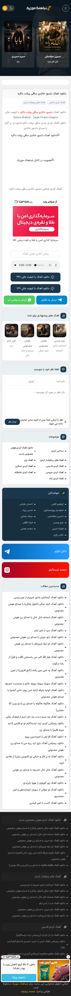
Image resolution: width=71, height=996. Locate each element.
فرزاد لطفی (28, 522)
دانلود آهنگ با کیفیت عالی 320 (33, 277)
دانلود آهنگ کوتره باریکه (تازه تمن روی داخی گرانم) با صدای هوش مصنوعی (35, 693)
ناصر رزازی (59, 535)
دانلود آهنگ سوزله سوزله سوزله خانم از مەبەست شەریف (34, 684)
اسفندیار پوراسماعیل (54, 510)
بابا (53, 59)
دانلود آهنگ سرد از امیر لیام (49, 630)
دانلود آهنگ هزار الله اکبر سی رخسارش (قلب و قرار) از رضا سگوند (36, 660)
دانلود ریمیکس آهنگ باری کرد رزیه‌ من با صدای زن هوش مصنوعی (37, 746)
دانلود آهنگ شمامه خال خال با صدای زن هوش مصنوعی (38, 621)
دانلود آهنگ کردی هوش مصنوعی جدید (22, 451)
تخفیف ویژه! (18, 978)
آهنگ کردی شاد (56, 479)
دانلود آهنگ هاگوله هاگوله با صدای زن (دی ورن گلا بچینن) (36, 707)
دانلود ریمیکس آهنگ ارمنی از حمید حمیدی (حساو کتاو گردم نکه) (36, 945)
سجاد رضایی (27, 516)
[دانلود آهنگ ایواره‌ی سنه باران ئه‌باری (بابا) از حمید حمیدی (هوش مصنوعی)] (53, 36)
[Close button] (68, 957)
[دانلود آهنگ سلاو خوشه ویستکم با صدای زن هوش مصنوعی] (18, 36)
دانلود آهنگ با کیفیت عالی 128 (33, 288)
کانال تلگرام (61, 551)
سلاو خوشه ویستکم (18, 59)
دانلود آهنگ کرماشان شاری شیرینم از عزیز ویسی (39, 597)
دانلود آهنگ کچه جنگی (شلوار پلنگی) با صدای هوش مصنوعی (36, 607)
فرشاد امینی (58, 529)
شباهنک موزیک (20, 984)
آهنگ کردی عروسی (55, 472)
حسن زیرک (27, 510)
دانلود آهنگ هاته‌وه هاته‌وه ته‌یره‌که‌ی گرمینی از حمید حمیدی (36, 954)
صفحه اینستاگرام (58, 570)
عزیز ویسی (58, 522)
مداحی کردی (57, 451)
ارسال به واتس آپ (17, 300)
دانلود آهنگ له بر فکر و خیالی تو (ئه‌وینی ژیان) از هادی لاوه (35, 760)
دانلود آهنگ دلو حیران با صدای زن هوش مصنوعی (37, 637)
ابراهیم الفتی (58, 504)
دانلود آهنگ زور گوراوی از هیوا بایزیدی (43, 783)
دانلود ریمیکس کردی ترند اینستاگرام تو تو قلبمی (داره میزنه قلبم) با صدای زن (36, 727)
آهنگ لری (28, 460)
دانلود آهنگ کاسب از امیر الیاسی (46, 803)
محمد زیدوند (28, 991)
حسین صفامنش (56, 516)
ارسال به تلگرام (49, 300)
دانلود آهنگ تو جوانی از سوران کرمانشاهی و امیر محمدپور (38, 793)
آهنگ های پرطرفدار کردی (52, 460)
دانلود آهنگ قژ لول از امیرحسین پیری (44, 737)
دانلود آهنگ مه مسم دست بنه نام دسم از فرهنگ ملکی (35, 717)
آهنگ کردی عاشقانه (24, 472)
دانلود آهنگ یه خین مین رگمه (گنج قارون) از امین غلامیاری (37, 674)
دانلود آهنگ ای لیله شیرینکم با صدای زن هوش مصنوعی (39, 647)
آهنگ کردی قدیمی (55, 466)
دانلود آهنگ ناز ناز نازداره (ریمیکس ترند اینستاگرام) (40, 935)
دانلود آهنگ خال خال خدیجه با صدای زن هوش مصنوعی (38, 773)
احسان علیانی (26, 504)
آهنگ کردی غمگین (24, 466)
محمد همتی (27, 529)
